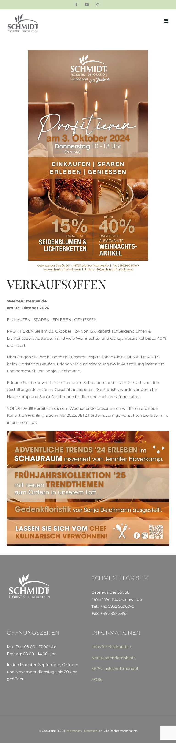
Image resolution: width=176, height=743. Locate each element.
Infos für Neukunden (111, 646)
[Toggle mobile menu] (166, 20)
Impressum (74, 730)
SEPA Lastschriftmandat (114, 668)
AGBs (96, 679)
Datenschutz (93, 730)
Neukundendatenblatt (113, 657)
